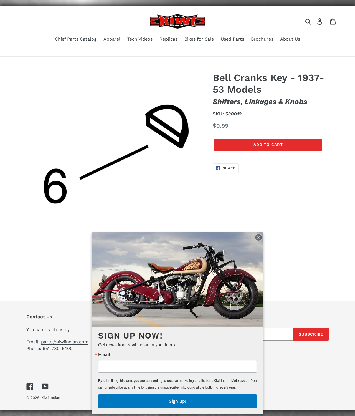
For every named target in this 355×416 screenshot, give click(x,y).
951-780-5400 (58, 348)
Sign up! (177, 401)
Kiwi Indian (50, 397)
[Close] (258, 237)
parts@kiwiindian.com (64, 341)
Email (104, 354)
